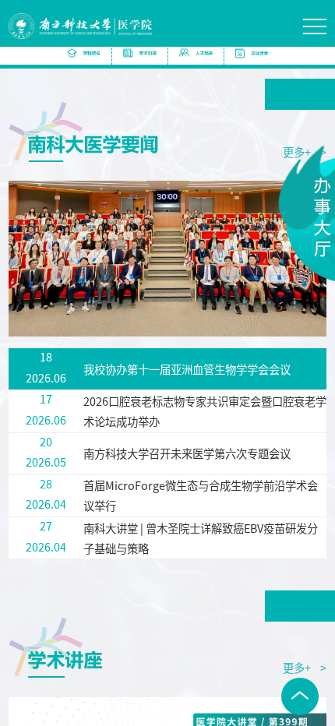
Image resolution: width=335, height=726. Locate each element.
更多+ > (304, 667)
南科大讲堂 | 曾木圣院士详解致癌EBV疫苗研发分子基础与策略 (200, 538)
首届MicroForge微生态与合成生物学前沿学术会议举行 (200, 495)
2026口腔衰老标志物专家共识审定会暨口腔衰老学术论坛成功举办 (204, 411)
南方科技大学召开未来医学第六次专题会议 (187, 453)
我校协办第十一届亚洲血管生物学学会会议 (187, 369)
